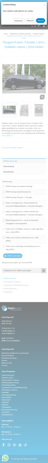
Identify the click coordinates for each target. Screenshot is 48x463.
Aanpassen (19, 21)
